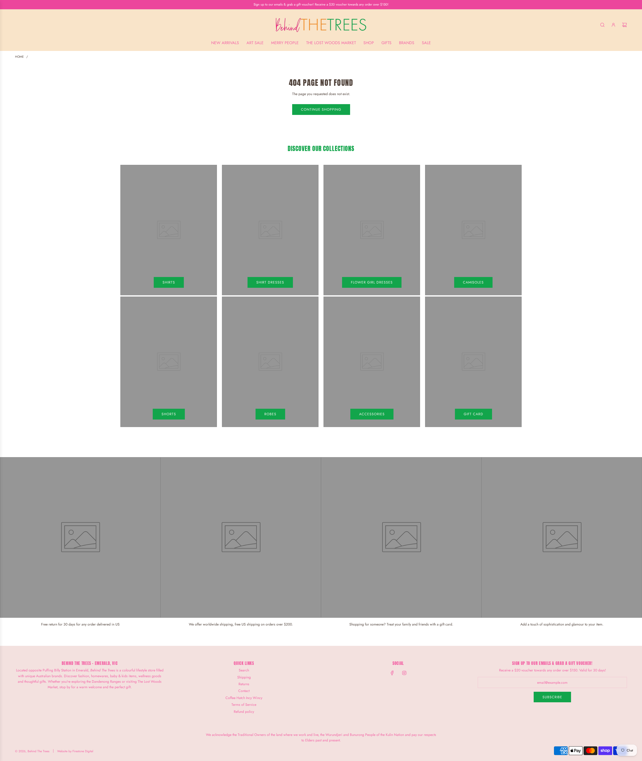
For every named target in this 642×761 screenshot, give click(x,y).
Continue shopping (321, 109)
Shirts (169, 282)
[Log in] (613, 24)
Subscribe (552, 697)
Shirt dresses (270, 282)
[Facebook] (392, 672)
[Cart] (624, 24)
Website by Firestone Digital (75, 751)
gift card (473, 414)
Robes (270, 414)
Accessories (372, 414)
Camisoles (473, 282)
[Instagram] (404, 672)
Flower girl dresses (372, 282)
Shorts (169, 414)
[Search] (602, 24)
